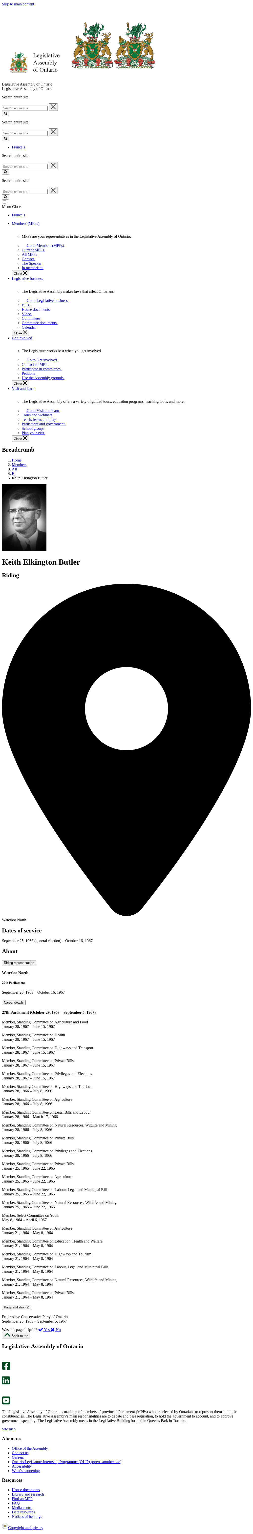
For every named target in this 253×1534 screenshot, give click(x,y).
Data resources (23, 1512)
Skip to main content (18, 4)
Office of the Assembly (30, 1448)
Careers (18, 1457)
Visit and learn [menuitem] (23, 388)
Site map (9, 1429)
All (14, 469)
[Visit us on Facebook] (6, 1368)
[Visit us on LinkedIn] (6, 1383)
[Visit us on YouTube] (6, 1403)
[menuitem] (44, 245)
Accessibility (22, 1466)
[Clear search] (53, 107)
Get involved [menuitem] (22, 338)
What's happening (26, 1471)
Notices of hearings (27, 1516)
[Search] (5, 113)
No (58, 1330)
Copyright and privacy (25, 1528)
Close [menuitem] (18, 274)
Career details (14, 1002)
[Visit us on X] (4, 1374)
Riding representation (19, 963)
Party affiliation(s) (16, 1307)
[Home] (79, 80)
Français (18, 147)
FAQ (16, 1503)
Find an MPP (22, 1499)
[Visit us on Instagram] (5, 1359)
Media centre (22, 1507)
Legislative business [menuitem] (27, 278)
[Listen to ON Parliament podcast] (4, 1390)
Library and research (28, 1494)
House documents (26, 1490)
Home (16, 460)
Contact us (20, 1453)
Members (19, 465)
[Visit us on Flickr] (5, 1394)
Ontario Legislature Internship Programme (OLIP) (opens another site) (66, 1462)
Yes (47, 1330)
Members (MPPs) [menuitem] (25, 223)
